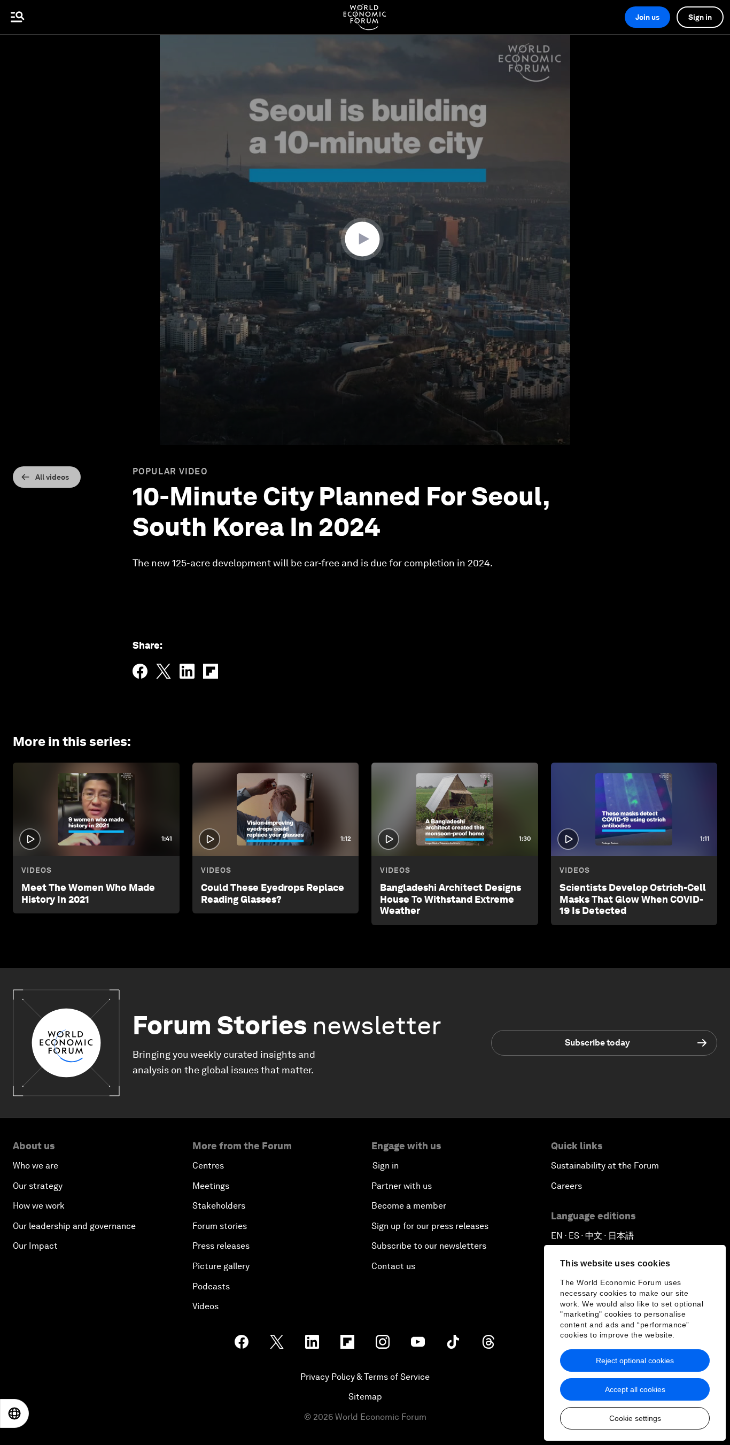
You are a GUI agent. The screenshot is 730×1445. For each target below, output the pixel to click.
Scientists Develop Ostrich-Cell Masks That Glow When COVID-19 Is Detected (633, 899)
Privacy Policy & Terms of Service (365, 1377)
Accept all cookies (635, 1389)
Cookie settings (635, 1418)
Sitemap (365, 1397)
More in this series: (72, 741)
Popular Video (170, 471)
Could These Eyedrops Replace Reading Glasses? (272, 893)
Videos (36, 870)
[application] (365, 239)
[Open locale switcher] (14, 1413)
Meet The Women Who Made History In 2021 (88, 893)
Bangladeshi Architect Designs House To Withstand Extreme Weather (450, 899)
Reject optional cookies (635, 1360)
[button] (365, 239)
